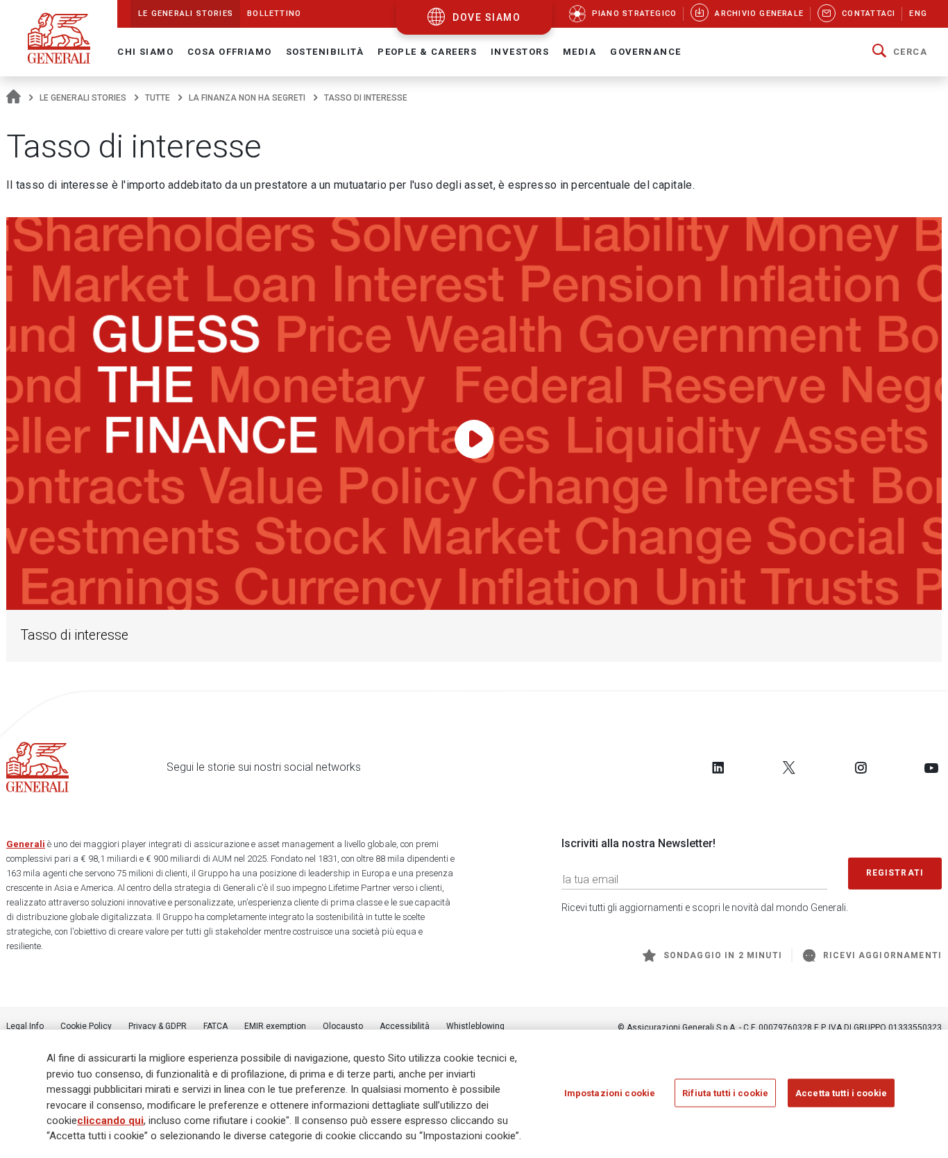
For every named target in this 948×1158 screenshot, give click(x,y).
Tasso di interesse (74, 635)
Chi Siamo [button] (145, 51)
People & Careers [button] (427, 51)
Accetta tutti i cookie (841, 1092)
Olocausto (343, 1026)
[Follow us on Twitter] (789, 767)
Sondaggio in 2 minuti (722, 955)
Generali (25, 844)
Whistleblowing (475, 1026)
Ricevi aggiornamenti (882, 955)
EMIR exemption (275, 1026)
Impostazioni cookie (609, 1092)
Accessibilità (405, 1026)
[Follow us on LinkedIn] (718, 767)
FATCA (215, 1026)
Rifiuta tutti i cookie (725, 1092)
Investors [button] (520, 51)
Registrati (895, 873)
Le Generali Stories (83, 98)
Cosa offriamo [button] (229, 51)
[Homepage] (13, 97)
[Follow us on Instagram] (860, 767)
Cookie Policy (86, 1026)
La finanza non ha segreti (247, 98)
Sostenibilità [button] (325, 51)
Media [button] (579, 51)
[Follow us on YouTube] (931, 767)
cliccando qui (110, 1120)
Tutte (157, 98)
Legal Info (25, 1026)
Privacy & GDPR (157, 1026)
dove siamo (486, 17)
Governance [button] (645, 51)
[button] (899, 52)
